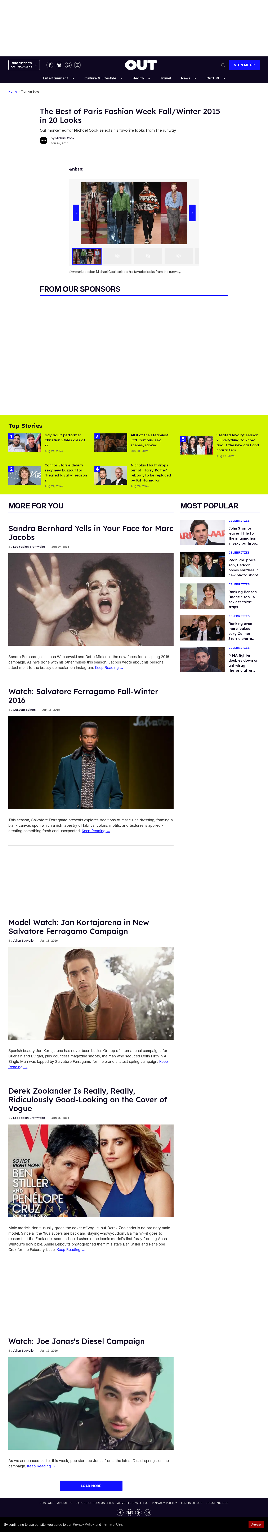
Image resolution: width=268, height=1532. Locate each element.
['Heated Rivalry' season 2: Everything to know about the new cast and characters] (196, 445)
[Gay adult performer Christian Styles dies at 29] (24, 442)
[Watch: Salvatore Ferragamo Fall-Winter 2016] (91, 762)
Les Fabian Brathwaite (29, 546)
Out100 (212, 78)
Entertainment (55, 78)
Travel (165, 78)
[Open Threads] (68, 65)
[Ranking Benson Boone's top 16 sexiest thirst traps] (202, 596)
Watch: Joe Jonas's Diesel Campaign (76, 1341)
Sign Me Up (244, 65)
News (185, 78)
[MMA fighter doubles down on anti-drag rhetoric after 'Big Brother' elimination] (202, 659)
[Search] (222, 64)
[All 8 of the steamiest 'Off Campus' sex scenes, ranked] (110, 442)
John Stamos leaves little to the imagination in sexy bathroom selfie (243, 538)
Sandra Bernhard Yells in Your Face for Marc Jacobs (90, 533)
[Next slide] (192, 213)
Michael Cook (64, 138)
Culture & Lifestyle (100, 78)
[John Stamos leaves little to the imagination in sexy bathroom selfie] (202, 532)
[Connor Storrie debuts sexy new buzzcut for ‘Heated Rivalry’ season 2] (24, 475)
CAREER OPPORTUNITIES (95, 1503)
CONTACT (47, 1503)
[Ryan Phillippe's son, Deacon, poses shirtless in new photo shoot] (202, 564)
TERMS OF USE (191, 1503)
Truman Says (30, 91)
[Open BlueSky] (59, 65)
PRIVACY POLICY (164, 1503)
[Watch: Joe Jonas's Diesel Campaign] (91, 1403)
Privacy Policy (83, 1524)
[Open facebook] (49, 65)
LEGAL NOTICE (217, 1503)
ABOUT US (64, 1503)
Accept (256, 1524)
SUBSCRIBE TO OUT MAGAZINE (21, 65)
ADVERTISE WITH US (132, 1503)
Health (138, 78)
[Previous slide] (76, 213)
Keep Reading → (109, 667)
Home (12, 91)
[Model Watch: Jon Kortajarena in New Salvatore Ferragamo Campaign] (91, 993)
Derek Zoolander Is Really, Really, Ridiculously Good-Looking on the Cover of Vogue (87, 1099)
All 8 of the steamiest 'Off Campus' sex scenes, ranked (150, 440)
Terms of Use (112, 1524)
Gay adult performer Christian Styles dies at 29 (65, 440)
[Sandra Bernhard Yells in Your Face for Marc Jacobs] (91, 599)
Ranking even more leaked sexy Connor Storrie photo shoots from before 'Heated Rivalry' (241, 638)
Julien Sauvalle (23, 940)
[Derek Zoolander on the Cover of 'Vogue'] (91, 1170)
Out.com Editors (24, 709)
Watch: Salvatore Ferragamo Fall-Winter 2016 (83, 696)
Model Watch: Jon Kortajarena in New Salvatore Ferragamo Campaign (78, 927)
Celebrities (239, 521)
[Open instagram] (77, 65)
